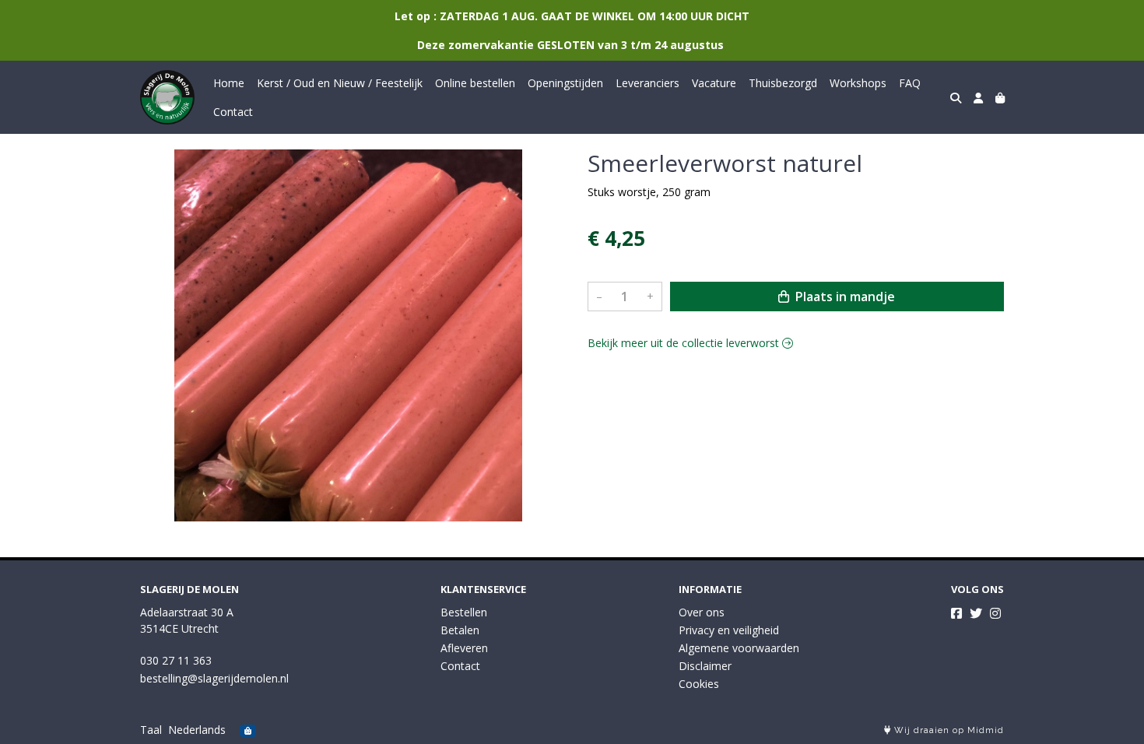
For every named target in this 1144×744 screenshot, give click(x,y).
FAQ (910, 82)
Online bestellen (475, 82)
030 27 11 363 (176, 660)
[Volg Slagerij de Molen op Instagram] (995, 613)
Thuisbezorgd (783, 82)
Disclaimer (705, 665)
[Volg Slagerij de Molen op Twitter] (976, 613)
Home (228, 82)
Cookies (699, 683)
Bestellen (463, 612)
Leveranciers (647, 82)
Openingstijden (565, 82)
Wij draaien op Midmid (947, 730)
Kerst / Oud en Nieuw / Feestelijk (340, 82)
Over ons (702, 612)
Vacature (714, 82)
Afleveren (464, 647)
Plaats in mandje (843, 296)
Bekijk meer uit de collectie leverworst (685, 342)
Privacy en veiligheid (729, 630)
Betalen (459, 630)
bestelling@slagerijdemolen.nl (214, 678)
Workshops (858, 82)
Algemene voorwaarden (739, 647)
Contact (233, 111)
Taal (151, 729)
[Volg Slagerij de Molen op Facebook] (956, 613)
